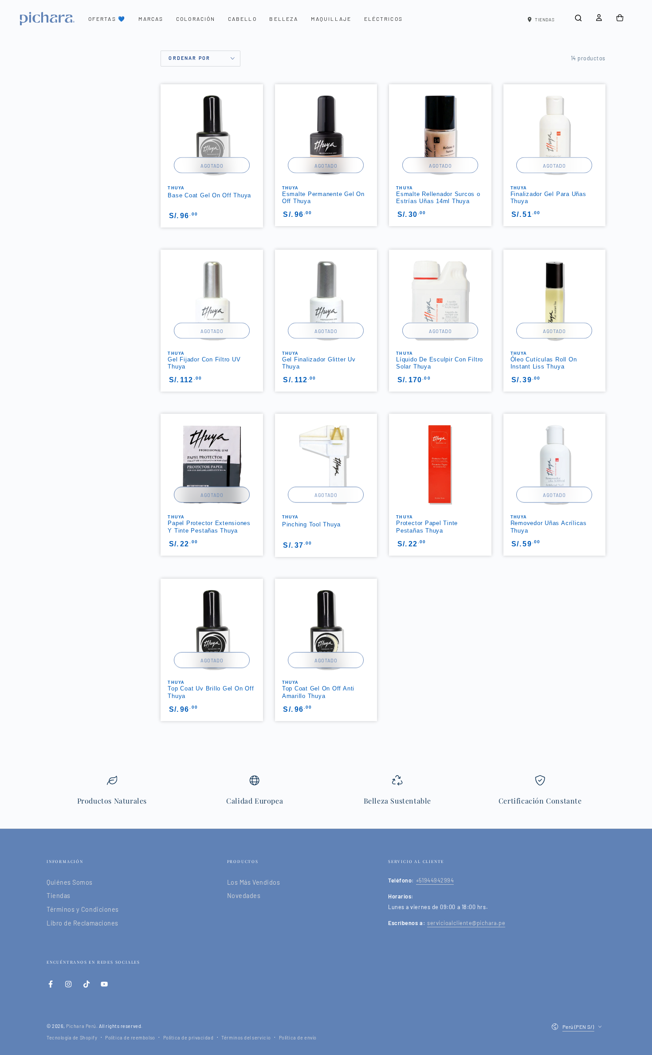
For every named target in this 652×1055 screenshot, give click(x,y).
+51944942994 (435, 880)
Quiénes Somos (70, 882)
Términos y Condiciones (83, 909)
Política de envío (298, 1037)
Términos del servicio (246, 1037)
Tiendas (59, 895)
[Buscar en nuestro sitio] (578, 18)
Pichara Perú (81, 1026)
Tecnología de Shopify (72, 1037)
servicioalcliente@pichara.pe (466, 922)
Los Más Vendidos (253, 882)
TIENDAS (544, 19)
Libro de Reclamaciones (82, 923)
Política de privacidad (188, 1037)
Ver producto (440, 511)
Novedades (244, 895)
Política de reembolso (130, 1037)
